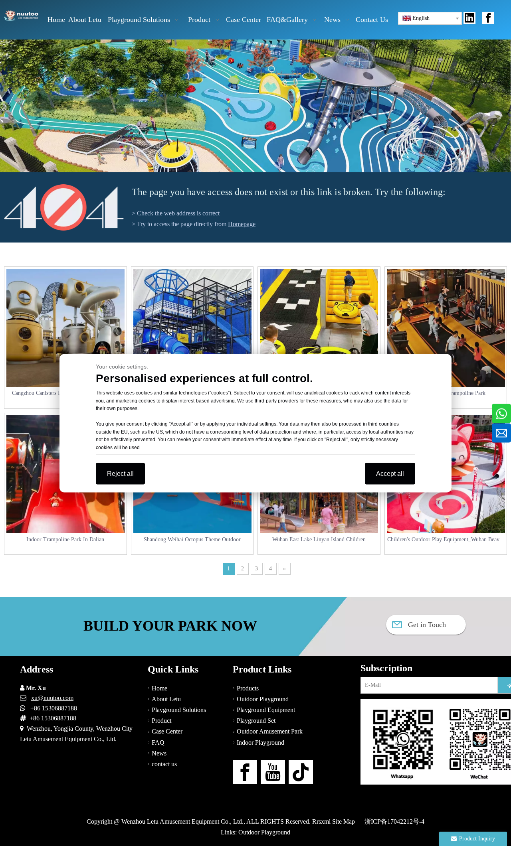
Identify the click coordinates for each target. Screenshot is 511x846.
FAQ (158, 742)
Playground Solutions (179, 709)
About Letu (166, 699)
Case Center (167, 731)
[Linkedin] (469, 18)
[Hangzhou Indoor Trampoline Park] (446, 328)
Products (248, 688)
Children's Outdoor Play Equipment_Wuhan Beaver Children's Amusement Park (445, 540)
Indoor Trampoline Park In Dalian (65, 539)
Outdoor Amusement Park (270, 731)
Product (161, 720)
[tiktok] (301, 772)
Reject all (120, 473)
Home (159, 688)
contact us (164, 764)
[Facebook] (488, 18)
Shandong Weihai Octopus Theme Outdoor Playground (192, 540)
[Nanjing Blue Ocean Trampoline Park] (192, 328)
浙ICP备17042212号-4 (394, 821)
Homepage (242, 224)
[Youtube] (273, 772)
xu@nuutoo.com (52, 697)
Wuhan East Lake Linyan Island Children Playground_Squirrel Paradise (319, 540)
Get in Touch (426, 625)
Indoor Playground (260, 742)
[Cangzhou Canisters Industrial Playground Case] (65, 328)
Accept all (390, 473)
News (159, 753)
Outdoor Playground (263, 699)
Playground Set (256, 720)
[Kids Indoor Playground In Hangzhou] (319, 328)
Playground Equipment (266, 709)
